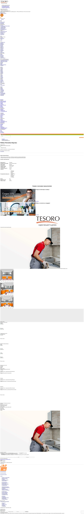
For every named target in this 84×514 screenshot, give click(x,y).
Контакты (3, 505)
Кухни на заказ (4, 483)
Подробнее (37, 201)
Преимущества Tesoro (5, 497)
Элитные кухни (4, 485)
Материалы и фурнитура (5, 487)
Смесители (3, 488)
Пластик (3, 479)
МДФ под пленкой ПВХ (5, 477)
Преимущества (4, 504)
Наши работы (4, 498)
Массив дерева (4, 480)
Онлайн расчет (4, 491)
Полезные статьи (4, 493)
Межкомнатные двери (5, 486)
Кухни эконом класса (5, 484)
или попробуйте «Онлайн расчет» (5, 459)
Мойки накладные (5, 489)
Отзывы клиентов (4, 499)
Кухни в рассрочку (5, 492)
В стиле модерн (4, 482)
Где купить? (2, 151)
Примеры (5, 6)
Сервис (3, 503)
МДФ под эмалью (4, 478)
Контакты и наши (6, 7)
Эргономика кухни (5, 494)
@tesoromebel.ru (3, 13)
